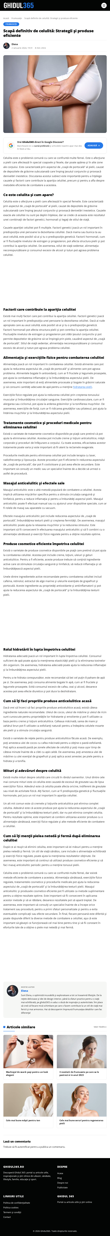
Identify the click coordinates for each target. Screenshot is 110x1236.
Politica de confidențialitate (16, 1202)
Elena (15, 44)
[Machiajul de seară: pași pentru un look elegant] (28, 1051)
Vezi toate (99, 1027)
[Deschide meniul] (104, 5)
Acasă (6, 18)
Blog (59, 1178)
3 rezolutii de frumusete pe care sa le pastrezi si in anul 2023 (79, 1073)
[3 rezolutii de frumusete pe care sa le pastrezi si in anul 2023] (82, 1051)
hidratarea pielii (82, 387)
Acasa (60, 1173)
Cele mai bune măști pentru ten (23, 1120)
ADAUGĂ (94, 145)
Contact (7, 1217)
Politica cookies (10, 1207)
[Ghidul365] (51, 5)
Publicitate (62, 1187)
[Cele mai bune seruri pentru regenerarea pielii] (82, 1100)
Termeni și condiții (12, 1212)
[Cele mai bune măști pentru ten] (28, 1100)
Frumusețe (16, 18)
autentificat (23, 1146)
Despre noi (62, 1182)
